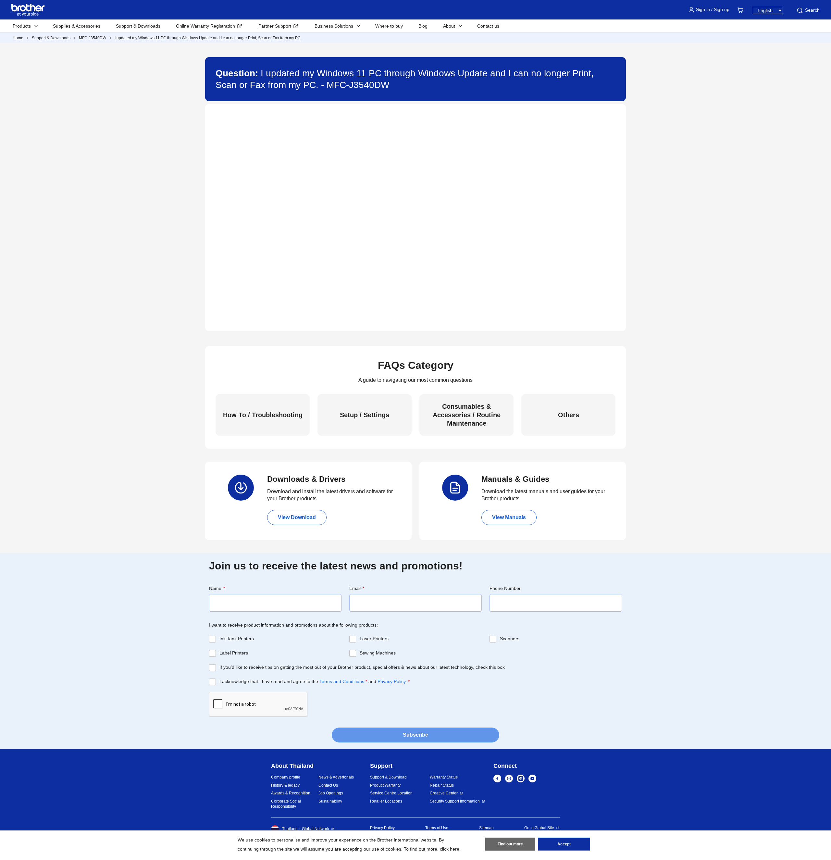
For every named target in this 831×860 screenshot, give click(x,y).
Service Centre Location (391, 793)
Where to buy (389, 26)
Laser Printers (374, 638)
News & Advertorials (336, 777)
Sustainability (330, 801)
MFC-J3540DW (92, 38)
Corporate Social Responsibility (286, 804)
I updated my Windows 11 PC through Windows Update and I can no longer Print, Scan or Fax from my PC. (208, 38)
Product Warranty (385, 785)
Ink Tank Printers (236, 638)
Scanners (509, 638)
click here (449, 849)
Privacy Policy (391, 681)
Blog (423, 26)
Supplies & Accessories (76, 26)
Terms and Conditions (341, 681)
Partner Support (274, 26)
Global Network (315, 829)
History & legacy (285, 785)
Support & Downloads (138, 26)
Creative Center (444, 793)
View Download (297, 517)
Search (812, 10)
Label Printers (233, 652)
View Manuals (509, 517)
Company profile (285, 777)
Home (18, 38)
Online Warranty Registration (205, 26)
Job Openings (330, 793)
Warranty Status (444, 777)
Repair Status (442, 785)
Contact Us (328, 785)
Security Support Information (455, 801)
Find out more (510, 844)
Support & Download (388, 777)
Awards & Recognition (290, 793)
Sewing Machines (378, 652)
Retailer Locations (386, 801)
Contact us (488, 26)
